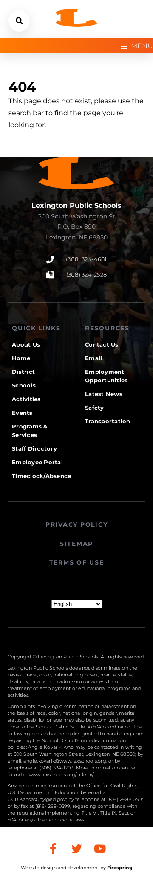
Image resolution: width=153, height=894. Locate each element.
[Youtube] (99, 848)
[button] (19, 21)
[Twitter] (76, 848)
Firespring (120, 868)
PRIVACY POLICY (76, 524)
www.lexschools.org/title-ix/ (61, 775)
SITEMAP (76, 543)
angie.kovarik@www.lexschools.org (64, 761)
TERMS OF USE (76, 562)
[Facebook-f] (53, 848)
